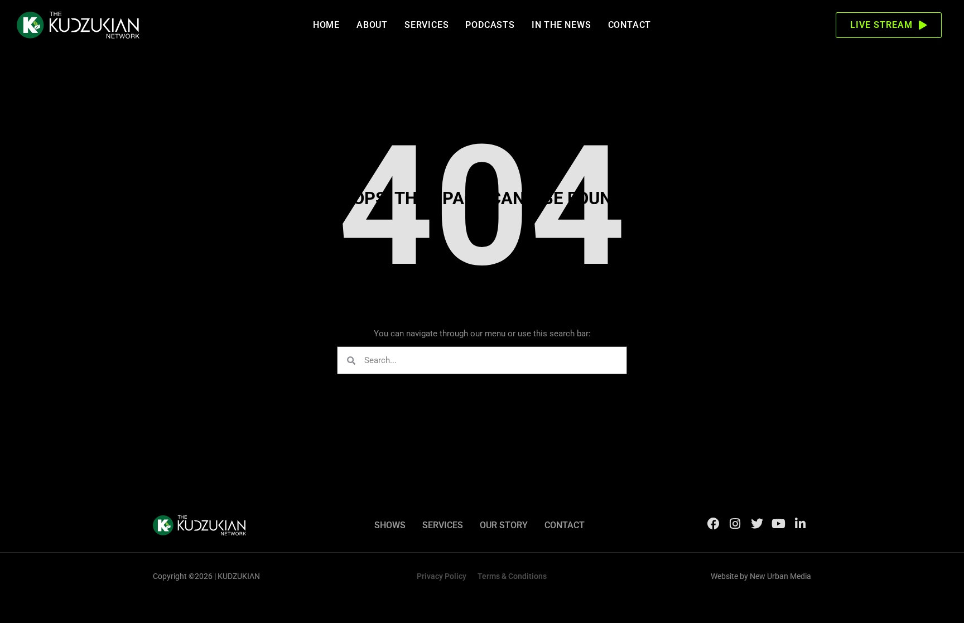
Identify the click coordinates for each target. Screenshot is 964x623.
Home (326, 25)
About (372, 25)
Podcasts (489, 25)
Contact (630, 25)
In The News (561, 25)
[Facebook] (713, 524)
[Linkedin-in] (800, 524)
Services (426, 25)
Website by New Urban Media (761, 576)
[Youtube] (779, 524)
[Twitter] (757, 524)
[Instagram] (735, 524)
